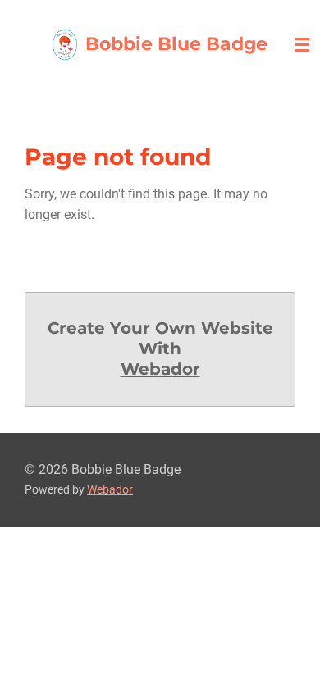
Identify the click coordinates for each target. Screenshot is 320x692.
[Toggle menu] (302, 45)
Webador (160, 369)
